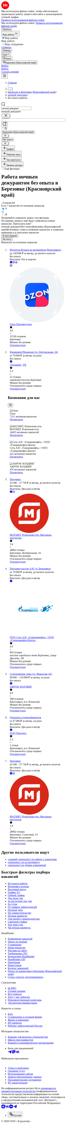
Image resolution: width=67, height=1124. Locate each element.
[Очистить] (5, 115)
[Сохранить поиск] (4, 124)
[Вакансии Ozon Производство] (37, 295)
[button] (4, 65)
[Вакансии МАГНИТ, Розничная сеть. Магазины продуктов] (37, 514)
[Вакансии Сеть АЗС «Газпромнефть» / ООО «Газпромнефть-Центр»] (37, 609)
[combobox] (16, 108)
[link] (6, 58)
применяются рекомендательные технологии (28, 1090)
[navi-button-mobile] (4, 76)
